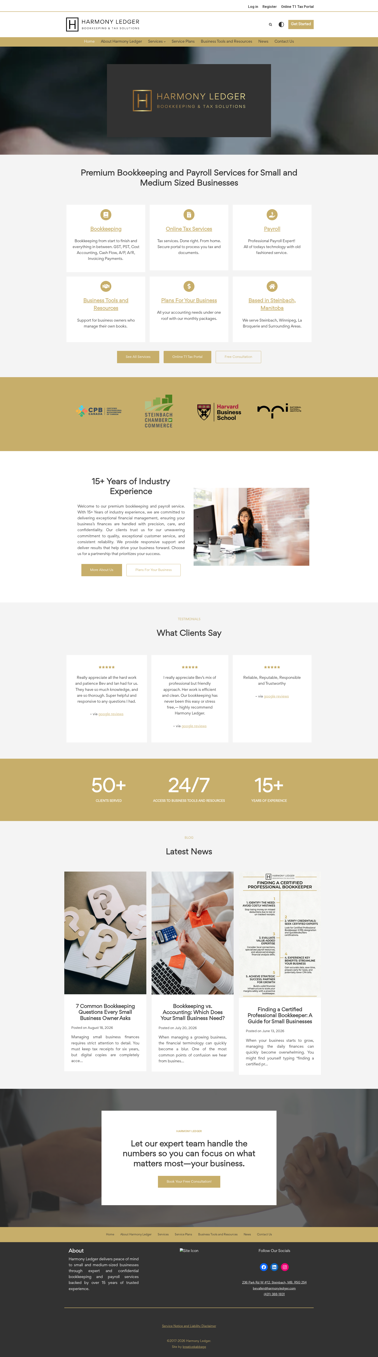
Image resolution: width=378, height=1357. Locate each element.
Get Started (301, 24)
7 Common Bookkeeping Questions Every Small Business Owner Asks (105, 1012)
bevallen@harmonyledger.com (274, 1288)
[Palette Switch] (281, 24)
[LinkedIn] (274, 1267)
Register (269, 7)
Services (163, 1234)
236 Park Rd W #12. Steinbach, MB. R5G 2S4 (274, 1282)
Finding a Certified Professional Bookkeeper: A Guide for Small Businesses (280, 1015)
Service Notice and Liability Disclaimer (189, 1326)
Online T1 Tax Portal (297, 7)
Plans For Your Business (189, 300)
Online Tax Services (189, 229)
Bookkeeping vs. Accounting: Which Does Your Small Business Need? (193, 1012)
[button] (165, 42)
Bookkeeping (106, 229)
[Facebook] (264, 1267)
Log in (253, 7)
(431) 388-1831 (274, 1294)
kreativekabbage (194, 1347)
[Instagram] (285, 1267)
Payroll (272, 229)
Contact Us (284, 42)
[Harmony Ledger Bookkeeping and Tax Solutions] (102, 24)
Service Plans (183, 42)
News (263, 42)
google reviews (110, 714)
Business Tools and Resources (226, 42)
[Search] (270, 24)
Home (89, 42)
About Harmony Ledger (121, 42)
